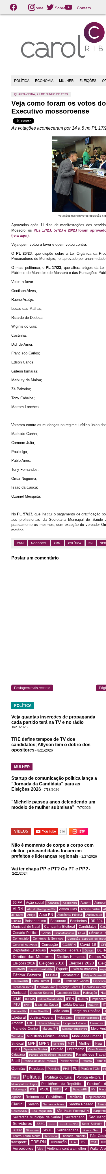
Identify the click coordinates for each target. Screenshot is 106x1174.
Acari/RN (53, 902)
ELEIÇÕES (87, 81)
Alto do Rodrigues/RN (41, 909)
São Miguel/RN (42, 1110)
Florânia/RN (20, 981)
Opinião (57, 1049)
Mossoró (39, 543)
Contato (84, 8)
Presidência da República (62, 1084)
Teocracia (51, 1136)
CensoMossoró (64, 933)
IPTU (16, 1004)
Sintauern (32, 1130)
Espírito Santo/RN (40, 969)
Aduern (85, 902)
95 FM (17, 903)
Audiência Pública (69, 914)
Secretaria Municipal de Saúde (37, 1117)
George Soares (69, 987)
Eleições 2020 (81, 963)
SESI (52, 1123)
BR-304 (97, 921)
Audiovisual (94, 914)
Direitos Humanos (71, 957)
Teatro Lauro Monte (26, 1136)
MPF (31, 1044)
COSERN (69, 944)
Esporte (62, 969)
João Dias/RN (39, 1011)
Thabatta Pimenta (73, 1136)
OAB (16, 1049)
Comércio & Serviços (48, 938)
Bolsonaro (58, 921)
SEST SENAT (69, 1123)
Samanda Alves (53, 1104)
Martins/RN (50, 1028)
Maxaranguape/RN (74, 1028)
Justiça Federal (42, 1018)
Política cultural (59, 1077)
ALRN (18, 909)
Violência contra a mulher (66, 1149)
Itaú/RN (93, 1004)
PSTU (56, 1089)
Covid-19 (88, 944)
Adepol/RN (70, 902)
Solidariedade (68, 1130)
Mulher (85, 1043)
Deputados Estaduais (29, 950)
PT (67, 1089)
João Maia (61, 1011)
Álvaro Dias (68, 909)
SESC (40, 1123)
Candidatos (87, 927)
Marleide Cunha (25, 1029)
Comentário (21, 938)
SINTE (48, 1130)
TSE (83, 1142)
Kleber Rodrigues (87, 1017)
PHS (66, 1068)
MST (71, 1043)
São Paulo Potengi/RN (73, 1110)
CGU (81, 933)
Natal (98, 1043)
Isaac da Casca (46, 1004)
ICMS (17, 999)
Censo (46, 933)
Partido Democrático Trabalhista (50, 1054)
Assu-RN (46, 915)
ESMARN (19, 969)
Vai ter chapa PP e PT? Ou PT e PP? (49, 868)
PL (75, 1069)
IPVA (27, 1004)
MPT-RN (58, 1043)
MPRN (44, 1044)
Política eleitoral (89, 1077)
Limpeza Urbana (74, 1023)
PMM (57, 543)
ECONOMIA (44, 81)
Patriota (87, 1060)
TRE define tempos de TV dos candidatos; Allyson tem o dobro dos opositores (50, 744)
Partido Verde (69, 1060)
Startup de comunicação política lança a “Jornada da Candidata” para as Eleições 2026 (54, 783)
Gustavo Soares (41, 992)
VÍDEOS (21, 831)
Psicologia (19, 1089)
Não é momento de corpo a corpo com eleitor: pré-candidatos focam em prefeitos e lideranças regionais (52, 850)
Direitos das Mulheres (33, 956)
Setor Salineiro (92, 1123)
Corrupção (50, 945)
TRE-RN (38, 1142)
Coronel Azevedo (25, 944)
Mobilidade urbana (86, 1036)
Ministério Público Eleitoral (47, 1036)
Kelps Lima (65, 1017)
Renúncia (75, 1097)
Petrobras (36, 1069)
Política (75, 543)
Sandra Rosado (81, 1104)
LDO (30, 1023)
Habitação (90, 992)
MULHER (66, 81)
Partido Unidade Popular (40, 1060)
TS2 (73, 1142)
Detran (89, 950)
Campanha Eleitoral (59, 927)
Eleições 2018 (51, 963)
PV (93, 1089)
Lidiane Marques (49, 1023)
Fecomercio (70, 975)
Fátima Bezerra (27, 975)
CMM (20, 543)
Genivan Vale (46, 987)
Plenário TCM (90, 1068)
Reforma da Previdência (45, 1097)
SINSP (17, 1130)
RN (90, 543)
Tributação (58, 1142)
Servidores (22, 1123)
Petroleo (53, 1068)
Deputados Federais (65, 950)
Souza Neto (91, 1130)
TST (93, 1142)
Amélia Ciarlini (90, 909)
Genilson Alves (23, 987)
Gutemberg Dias (68, 992)
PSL (33, 1089)
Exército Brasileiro (84, 969)
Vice (40, 1148)
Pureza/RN (80, 1089)
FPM (56, 981)
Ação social (35, 903)
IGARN (83, 999)
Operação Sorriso (35, 1049)
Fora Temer (40, 981)
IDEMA (30, 999)
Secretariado (75, 1117)
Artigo (31, 914)
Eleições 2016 (24, 963)
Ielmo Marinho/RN (50, 999)
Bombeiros (78, 921)
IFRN (70, 999)
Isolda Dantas (73, 1005)
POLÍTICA (21, 81)
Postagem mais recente (32, 688)
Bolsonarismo (35, 921)
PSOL (44, 1089)
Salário (33, 1104)
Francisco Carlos (76, 981)
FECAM (51, 975)
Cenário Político (25, 933)
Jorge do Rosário (86, 1011)
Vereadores (23, 1148)
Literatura (96, 1023)
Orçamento (75, 1049)
